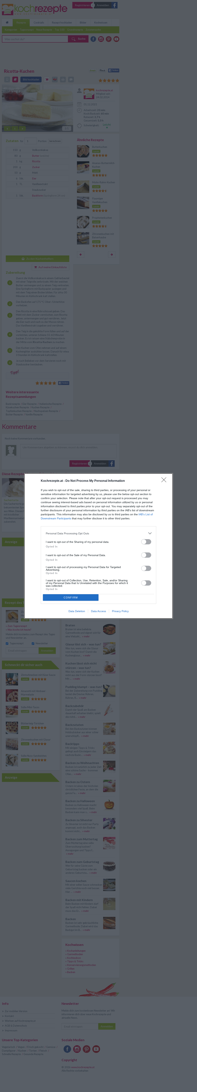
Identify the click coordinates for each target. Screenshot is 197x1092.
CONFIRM (71, 597)
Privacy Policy (120, 611)
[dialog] (98, 546)
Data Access (98, 611)
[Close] (165, 481)
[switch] (146, 541)
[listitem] (98, 533)
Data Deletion (76, 611)
